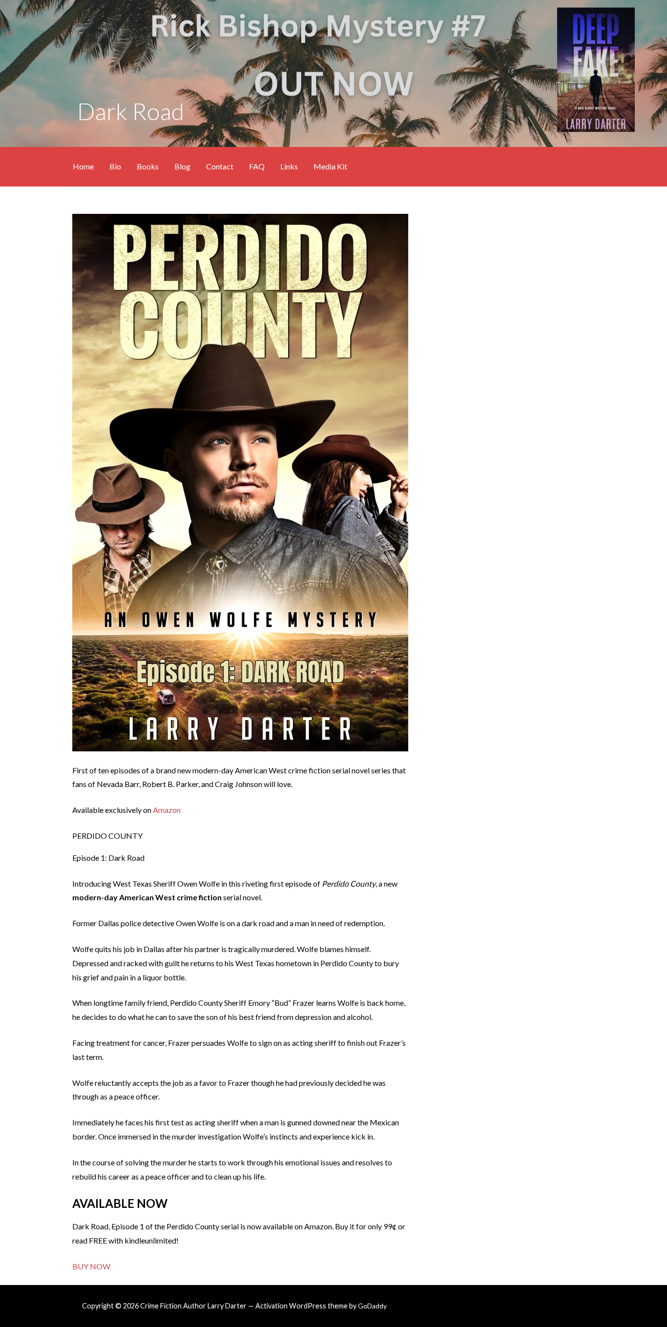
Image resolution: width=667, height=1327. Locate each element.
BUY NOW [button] (91, 1266)
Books (148, 166)
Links (289, 166)
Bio (115, 166)
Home (83, 166)
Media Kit (330, 166)
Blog (182, 166)
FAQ (257, 166)
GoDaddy (372, 1306)
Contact (219, 166)
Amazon (167, 809)
